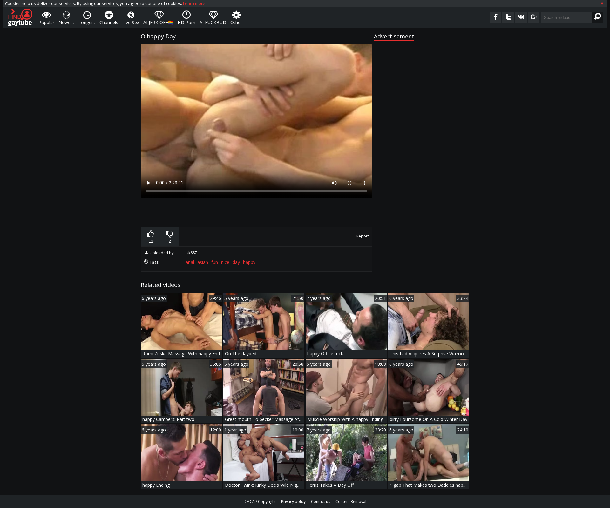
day (236, 262)
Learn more (194, 3)
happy (249, 262)
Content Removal (351, 501)
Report (362, 236)
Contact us (320, 501)
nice (225, 262)
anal (190, 262)
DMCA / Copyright (260, 501)
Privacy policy (293, 501)
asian (202, 262)
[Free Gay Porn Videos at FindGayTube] (20, 17)
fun (214, 262)
